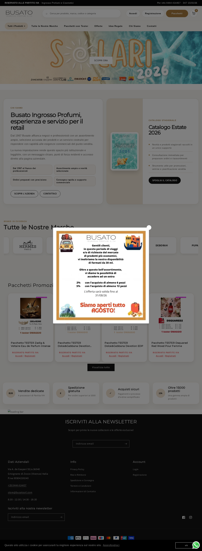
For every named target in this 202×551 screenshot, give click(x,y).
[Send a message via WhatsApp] (196, 545)
